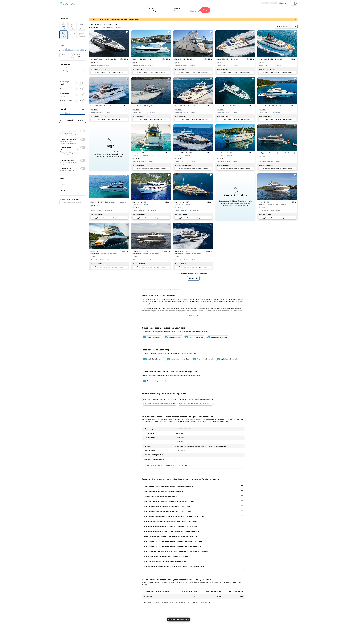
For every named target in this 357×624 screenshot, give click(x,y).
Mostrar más (193, 278)
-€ (284, 3)
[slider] (59, 51)
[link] (167, 289)
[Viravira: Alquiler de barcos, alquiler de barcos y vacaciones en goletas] (67, 3)
